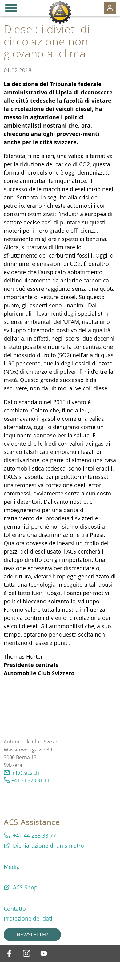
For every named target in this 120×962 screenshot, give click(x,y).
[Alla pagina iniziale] (60, 12)
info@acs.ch (25, 772)
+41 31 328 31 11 (30, 780)
